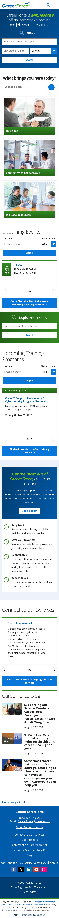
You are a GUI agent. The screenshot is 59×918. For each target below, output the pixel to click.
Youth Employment (20, 623)
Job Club (18, 265)
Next (54, 291)
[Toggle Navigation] (53, 5)
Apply (29, 252)
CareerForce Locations (29, 827)
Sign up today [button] (29, 510)
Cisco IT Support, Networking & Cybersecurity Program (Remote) (25, 399)
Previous (4, 291)
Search (29, 60)
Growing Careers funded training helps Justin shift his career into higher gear (39, 741)
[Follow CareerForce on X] (21, 869)
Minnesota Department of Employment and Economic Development (28, 903)
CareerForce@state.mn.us (34, 821)
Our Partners (29, 839)
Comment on (28, 845)
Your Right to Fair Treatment (29, 887)
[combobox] (15, 51)
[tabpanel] (29, 273)
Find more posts (11, 802)
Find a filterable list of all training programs (29, 451)
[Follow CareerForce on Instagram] (44, 869)
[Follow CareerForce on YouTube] (36, 869)
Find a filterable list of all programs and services (29, 681)
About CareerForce (29, 882)
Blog (29, 855)
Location (7, 239)
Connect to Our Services (29, 834)
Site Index (29, 892)
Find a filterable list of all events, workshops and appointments (29, 303)
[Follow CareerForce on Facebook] (13, 869)
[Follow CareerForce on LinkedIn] (29, 869)
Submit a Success (27, 850)
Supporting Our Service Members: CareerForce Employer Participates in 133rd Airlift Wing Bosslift (39, 713)
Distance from (48, 239)
